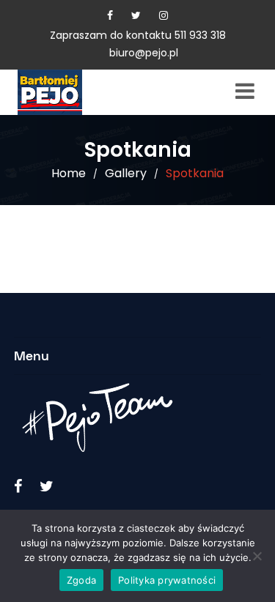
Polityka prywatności (167, 580)
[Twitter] (136, 15)
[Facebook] (110, 15)
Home (68, 173)
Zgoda (81, 580)
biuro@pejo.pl (143, 52)
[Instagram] (163, 15)
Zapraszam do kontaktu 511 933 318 (138, 35)
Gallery (126, 173)
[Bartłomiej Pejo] (73, 92)
